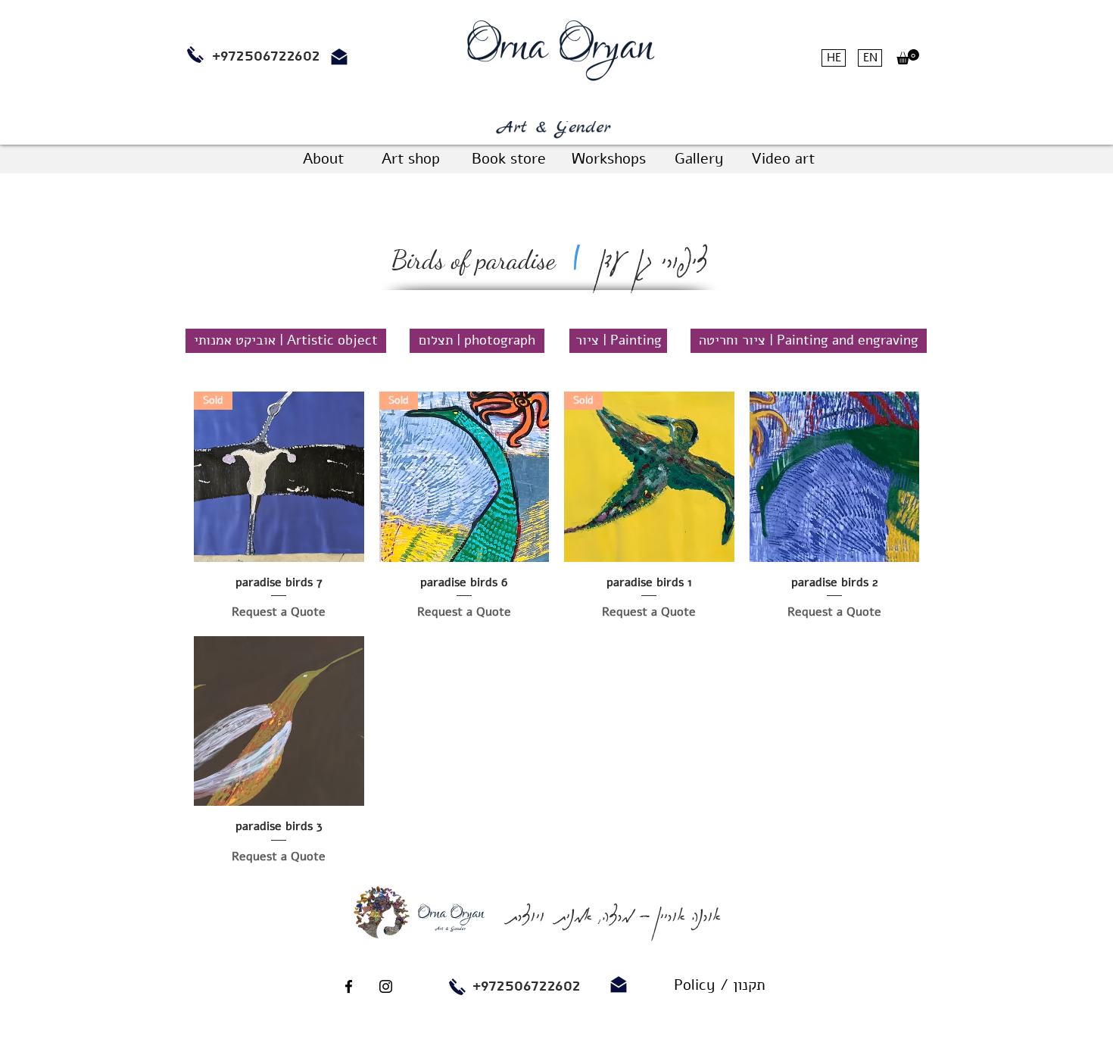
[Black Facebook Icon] (348, 986)
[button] (907, 56)
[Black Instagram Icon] (385, 986)
